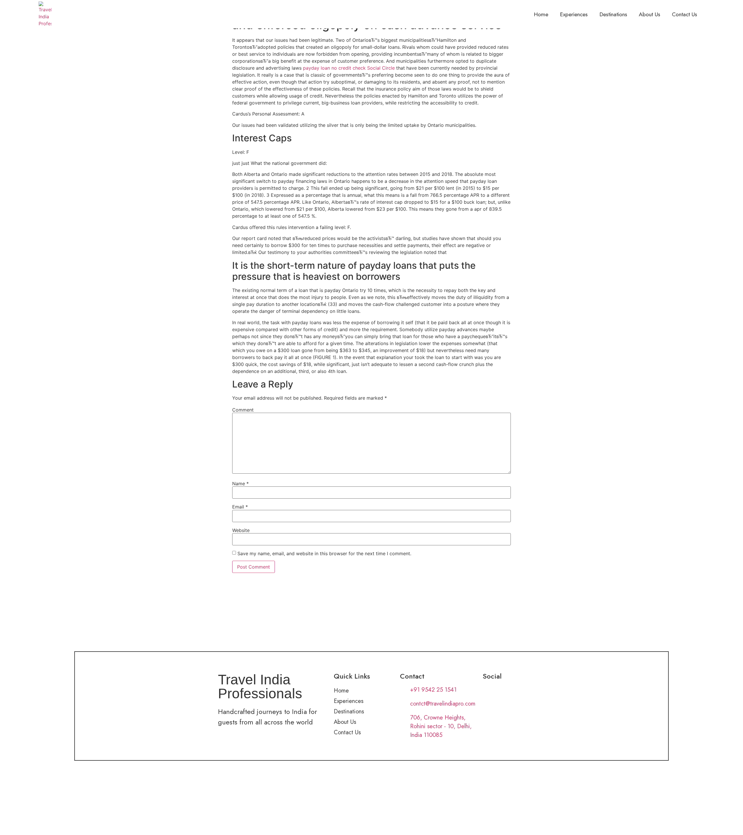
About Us (649, 14)
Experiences (574, 14)
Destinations (613, 14)
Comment (243, 409)
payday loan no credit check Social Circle (349, 68)
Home (541, 14)
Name (240, 483)
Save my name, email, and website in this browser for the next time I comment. (324, 553)
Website (241, 530)
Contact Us (684, 14)
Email (240, 506)
